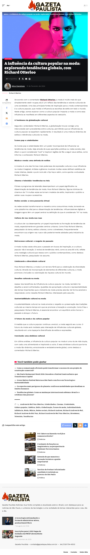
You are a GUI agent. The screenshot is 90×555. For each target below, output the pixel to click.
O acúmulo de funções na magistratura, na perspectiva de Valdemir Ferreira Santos (50, 446)
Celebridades (50, 404)
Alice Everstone (18, 86)
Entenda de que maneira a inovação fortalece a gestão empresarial (49, 459)
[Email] (26, 79)
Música (32, 410)
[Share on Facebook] (19, 79)
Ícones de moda (59, 407)
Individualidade (74, 407)
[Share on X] (22, 79)
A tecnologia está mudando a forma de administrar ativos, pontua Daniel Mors (27, 520)
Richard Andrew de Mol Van (26, 413)
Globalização (46, 407)
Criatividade (69, 404)
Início (6, 14)
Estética (31, 407)
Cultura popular (21, 407)
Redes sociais (41, 410)
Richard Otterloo (47, 100)
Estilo (38, 407)
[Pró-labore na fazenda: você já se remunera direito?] (30, 436)
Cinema (60, 404)
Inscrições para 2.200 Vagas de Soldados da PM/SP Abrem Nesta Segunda (28, 533)
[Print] (29, 79)
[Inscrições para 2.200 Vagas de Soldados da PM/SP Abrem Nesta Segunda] (7, 534)
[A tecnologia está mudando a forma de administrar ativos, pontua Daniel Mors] (7, 521)
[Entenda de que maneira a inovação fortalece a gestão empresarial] (30, 460)
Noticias (8, 58)
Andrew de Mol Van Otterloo (32, 404)
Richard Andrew (55, 410)
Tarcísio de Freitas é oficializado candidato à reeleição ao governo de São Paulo (51, 472)
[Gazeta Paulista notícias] (44, 5)
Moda (26, 410)
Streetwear (74, 413)
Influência (18, 410)
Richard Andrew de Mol (73, 410)
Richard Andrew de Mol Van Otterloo (54, 413)
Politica (42, 478)
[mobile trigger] (4, 5)
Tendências (28, 416)
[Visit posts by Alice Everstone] (7, 86)
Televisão (18, 416)
